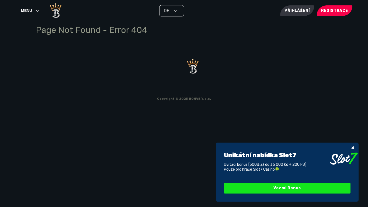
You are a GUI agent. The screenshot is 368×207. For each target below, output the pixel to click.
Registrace (334, 10)
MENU (26, 10)
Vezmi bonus (287, 188)
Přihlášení (297, 10)
